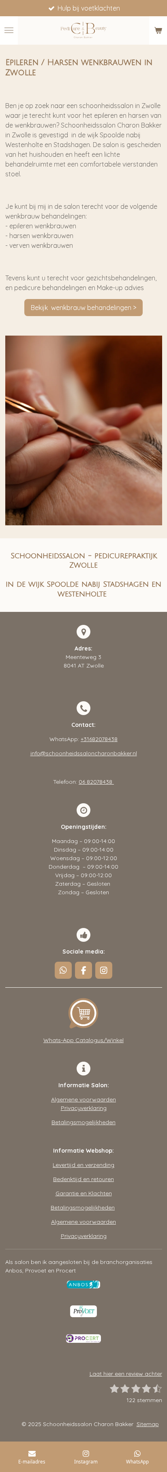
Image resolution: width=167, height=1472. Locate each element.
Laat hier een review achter (126, 1373)
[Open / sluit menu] (9, 30)
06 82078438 (96, 781)
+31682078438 (99, 739)
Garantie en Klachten (84, 1193)
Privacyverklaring (84, 1108)
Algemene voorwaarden (83, 1099)
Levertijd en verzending (83, 1164)
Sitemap (148, 1424)
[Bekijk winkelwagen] (158, 30)
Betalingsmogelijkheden (83, 1122)
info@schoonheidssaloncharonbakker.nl (83, 753)
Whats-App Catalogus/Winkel (83, 1040)
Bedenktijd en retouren (83, 1179)
